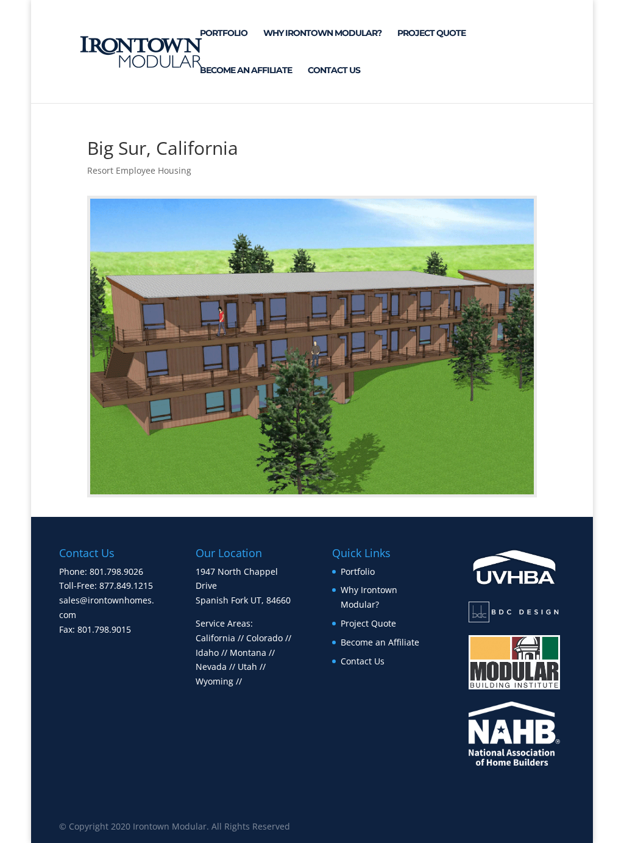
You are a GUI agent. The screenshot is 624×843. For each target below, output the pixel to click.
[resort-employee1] (311, 494)
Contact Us (334, 71)
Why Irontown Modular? (322, 33)
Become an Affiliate (246, 71)
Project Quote (431, 33)
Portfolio (223, 33)
